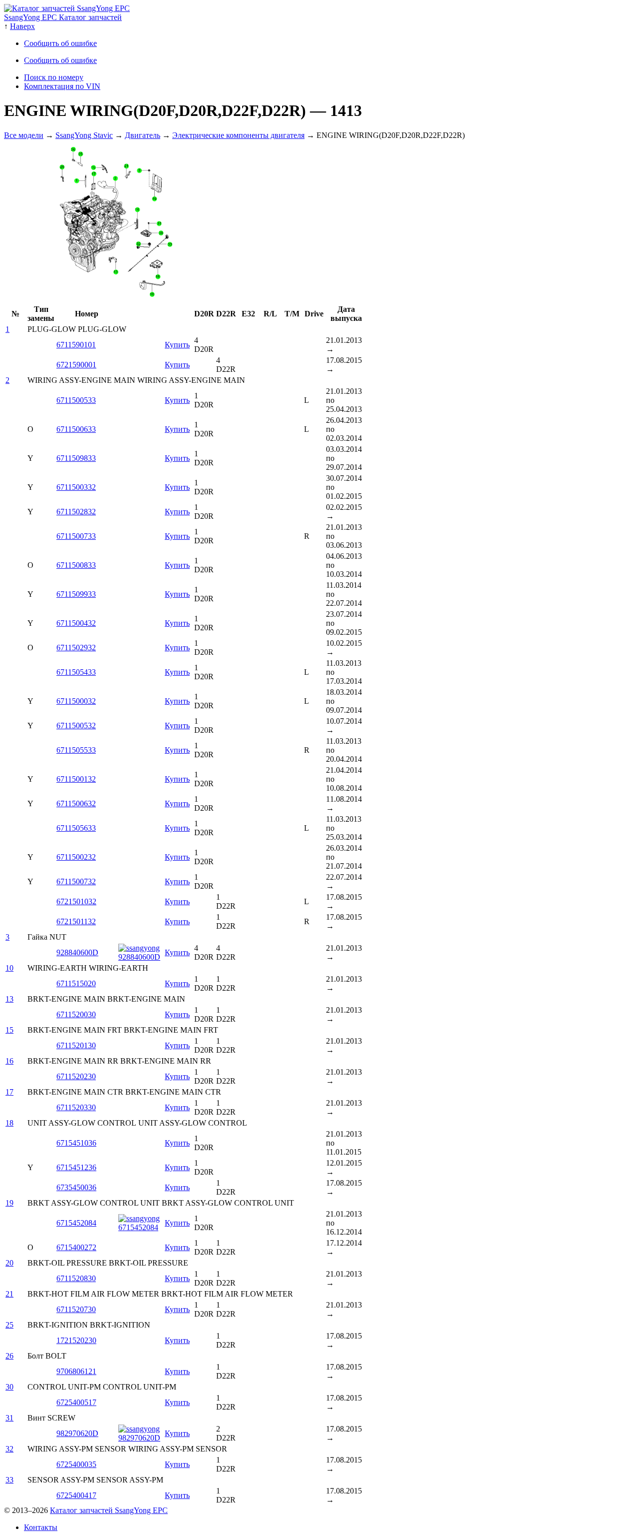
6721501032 (76, 901)
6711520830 (76, 1278)
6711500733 (76, 536)
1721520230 (76, 1340)
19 (9, 1203)
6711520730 (76, 1309)
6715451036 (76, 1143)
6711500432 (76, 623)
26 (9, 1356)
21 (9, 1294)
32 (9, 1449)
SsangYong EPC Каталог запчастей (63, 17)
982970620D (77, 1433)
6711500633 (76, 429)
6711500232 (76, 857)
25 (9, 1325)
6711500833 (76, 565)
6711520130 (76, 1045)
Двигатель (142, 135)
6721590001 (76, 364)
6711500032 (76, 701)
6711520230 (76, 1076)
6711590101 (76, 344)
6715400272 (76, 1247)
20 (9, 1263)
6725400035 (76, 1464)
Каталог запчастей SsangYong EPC (109, 1510)
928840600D (77, 952)
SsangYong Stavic (84, 135)
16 (9, 1061)
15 (9, 1030)
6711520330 (76, 1107)
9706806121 (76, 1371)
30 (9, 1387)
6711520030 (76, 1014)
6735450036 (76, 1187)
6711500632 (76, 803)
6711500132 (76, 779)
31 (9, 1418)
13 (9, 999)
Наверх (22, 26)
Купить (177, 344)
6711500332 (76, 487)
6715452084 (76, 1223)
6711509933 (76, 594)
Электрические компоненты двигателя (238, 135)
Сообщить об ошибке (60, 43)
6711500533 (76, 400)
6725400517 (76, 1402)
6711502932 (76, 647)
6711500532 (76, 725)
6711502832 (76, 511)
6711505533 (76, 750)
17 (9, 1092)
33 (9, 1480)
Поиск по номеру (53, 77)
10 (9, 968)
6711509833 (76, 458)
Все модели (23, 135)
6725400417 (76, 1495)
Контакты (40, 1527)
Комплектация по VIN (62, 86)
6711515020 (76, 983)
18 (9, 1123)
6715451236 (76, 1167)
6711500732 (76, 881)
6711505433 (76, 672)
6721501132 (76, 921)
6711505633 (76, 828)
